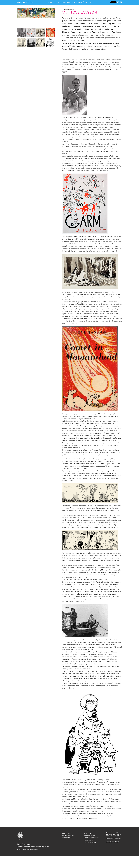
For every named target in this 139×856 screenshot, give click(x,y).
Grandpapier (87, 835)
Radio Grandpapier (25, 2)
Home (50, 2)
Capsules (67, 2)
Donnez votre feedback (90, 842)
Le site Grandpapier (67, 837)
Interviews (77, 2)
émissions (58, 2)
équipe (86, 2)
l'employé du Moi (88, 840)
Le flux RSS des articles (68, 835)
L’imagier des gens (68, 9)
